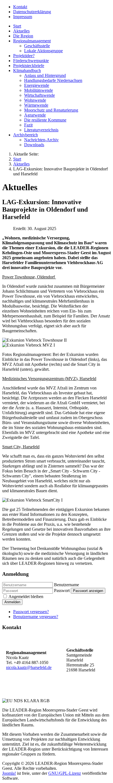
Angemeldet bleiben (26, 596)
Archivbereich (25, 134)
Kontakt (20, 6)
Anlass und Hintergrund (45, 75)
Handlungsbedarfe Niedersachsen (53, 80)
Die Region (23, 36)
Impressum (22, 16)
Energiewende (36, 85)
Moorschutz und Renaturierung (51, 110)
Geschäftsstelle (37, 45)
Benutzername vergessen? (35, 616)
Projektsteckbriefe (28, 65)
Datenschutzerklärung (32, 11)
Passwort (62, 590)
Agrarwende (35, 115)
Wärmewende (36, 105)
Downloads (34, 144)
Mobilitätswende (38, 90)
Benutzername (66, 584)
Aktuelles (21, 31)
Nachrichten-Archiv (41, 139)
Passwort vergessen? (31, 611)
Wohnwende (35, 100)
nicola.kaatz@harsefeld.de (29, 667)
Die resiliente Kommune (45, 120)
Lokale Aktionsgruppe (43, 50)
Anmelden (12, 602)
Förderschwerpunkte (31, 60)
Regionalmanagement (32, 40)
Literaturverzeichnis (41, 130)
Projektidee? (24, 55)
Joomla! (9, 773)
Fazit (28, 125)
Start (17, 26)
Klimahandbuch (27, 70)
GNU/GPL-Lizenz (64, 773)
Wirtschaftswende (39, 95)
